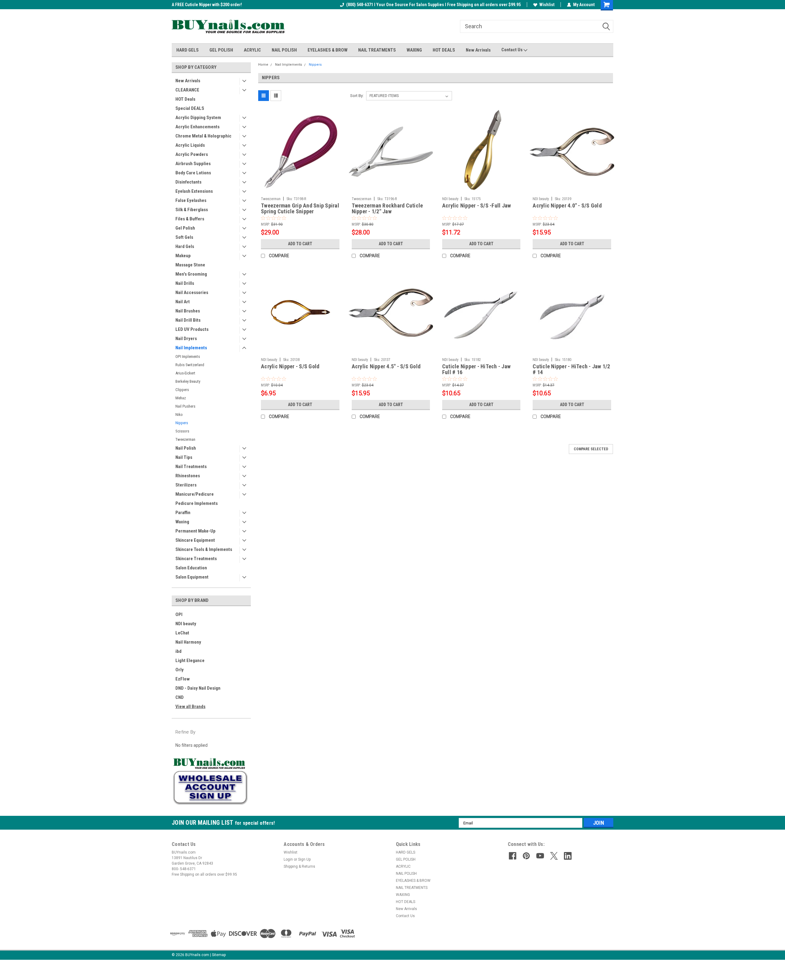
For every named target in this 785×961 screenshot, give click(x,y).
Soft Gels (184, 237)
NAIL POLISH (284, 50)
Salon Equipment (192, 577)
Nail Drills (184, 283)
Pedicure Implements (196, 503)
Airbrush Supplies (193, 163)
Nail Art (182, 301)
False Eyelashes (190, 200)
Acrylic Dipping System (198, 117)
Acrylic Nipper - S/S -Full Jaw (476, 205)
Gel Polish (185, 228)
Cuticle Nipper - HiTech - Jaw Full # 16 (476, 369)
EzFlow (182, 679)
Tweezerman (185, 439)
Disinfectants (188, 182)
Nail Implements (191, 348)
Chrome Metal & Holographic (203, 136)
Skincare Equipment (195, 540)
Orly (179, 669)
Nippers (181, 422)
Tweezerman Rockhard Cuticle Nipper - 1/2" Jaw (387, 208)
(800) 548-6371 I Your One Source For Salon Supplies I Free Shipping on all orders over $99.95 (433, 4)
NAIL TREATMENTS (377, 50)
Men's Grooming (191, 274)
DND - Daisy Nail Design (197, 688)
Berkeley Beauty (187, 381)
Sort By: (357, 95)
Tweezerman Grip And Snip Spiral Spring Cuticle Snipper (300, 208)
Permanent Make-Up (195, 531)
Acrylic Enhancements (197, 127)
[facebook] (512, 856)
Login (288, 859)
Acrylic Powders (191, 154)
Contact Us (512, 49)
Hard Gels (184, 246)
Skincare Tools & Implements (203, 549)
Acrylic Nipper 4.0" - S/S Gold (567, 205)
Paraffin (182, 512)
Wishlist (546, 4)
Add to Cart (300, 243)
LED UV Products (192, 329)
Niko (179, 414)
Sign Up (304, 859)
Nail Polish (185, 448)
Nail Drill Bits (188, 320)
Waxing (182, 522)
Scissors (182, 431)
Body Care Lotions (193, 173)
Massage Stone (190, 265)
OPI (178, 614)
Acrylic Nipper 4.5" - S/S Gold (386, 366)
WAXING (414, 50)
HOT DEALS (444, 50)
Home (263, 65)
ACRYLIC (252, 50)
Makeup (183, 255)
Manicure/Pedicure (194, 494)
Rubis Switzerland (189, 364)
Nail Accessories (191, 292)
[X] (554, 856)
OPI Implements (187, 356)
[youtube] (540, 856)
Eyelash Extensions (194, 191)
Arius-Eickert (185, 373)
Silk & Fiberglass (191, 209)
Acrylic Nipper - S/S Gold (290, 366)
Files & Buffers (189, 219)
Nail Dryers (186, 338)
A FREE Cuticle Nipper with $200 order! (207, 4)
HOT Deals (185, 99)
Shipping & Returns (299, 866)
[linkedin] (568, 856)
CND (179, 697)
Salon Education (191, 568)
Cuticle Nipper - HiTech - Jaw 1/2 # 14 (571, 369)
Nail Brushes (187, 311)
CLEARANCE (187, 90)
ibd (178, 651)
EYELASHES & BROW (327, 50)
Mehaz (180, 398)
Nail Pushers (185, 406)
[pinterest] (526, 856)
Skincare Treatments (196, 558)
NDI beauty (185, 623)
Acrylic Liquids (190, 145)
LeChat (182, 633)
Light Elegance (190, 660)
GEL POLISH (221, 50)
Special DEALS (189, 108)
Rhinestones (187, 476)
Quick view (300, 189)
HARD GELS (187, 50)
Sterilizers (186, 485)
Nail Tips (183, 457)
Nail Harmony (188, 642)
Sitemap (219, 955)
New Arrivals (478, 50)
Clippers (182, 389)
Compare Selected (591, 449)
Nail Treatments (191, 466)
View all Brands (190, 706)
